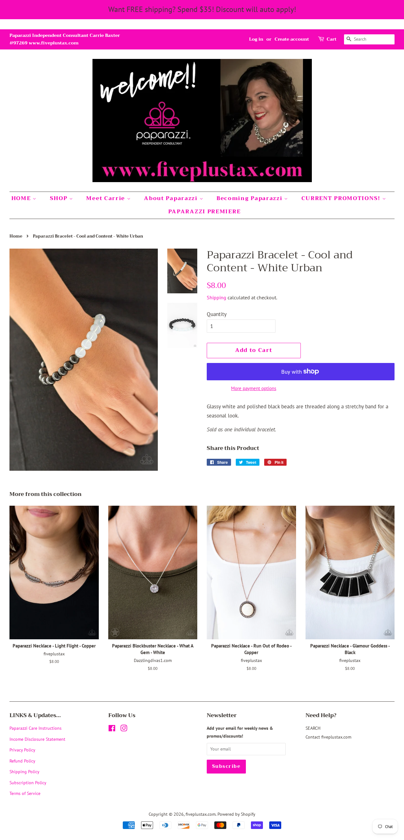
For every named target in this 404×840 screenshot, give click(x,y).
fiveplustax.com (201, 814)
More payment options (253, 388)
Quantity (217, 314)
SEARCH (313, 728)
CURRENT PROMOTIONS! (341, 198)
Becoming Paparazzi (250, 198)
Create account (292, 39)
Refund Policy (22, 761)
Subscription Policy (27, 782)
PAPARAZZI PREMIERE (204, 211)
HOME (22, 198)
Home (15, 236)
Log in (256, 39)
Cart (331, 39)
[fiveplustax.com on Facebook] (112, 729)
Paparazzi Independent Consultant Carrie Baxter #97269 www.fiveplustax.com (64, 39)
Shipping (216, 297)
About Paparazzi (171, 198)
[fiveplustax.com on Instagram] (123, 729)
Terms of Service (24, 793)
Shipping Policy (24, 771)
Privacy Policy (22, 750)
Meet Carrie (106, 198)
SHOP (59, 198)
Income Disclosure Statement (38, 739)
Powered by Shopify (236, 814)
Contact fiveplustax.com (328, 737)
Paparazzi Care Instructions (35, 728)
